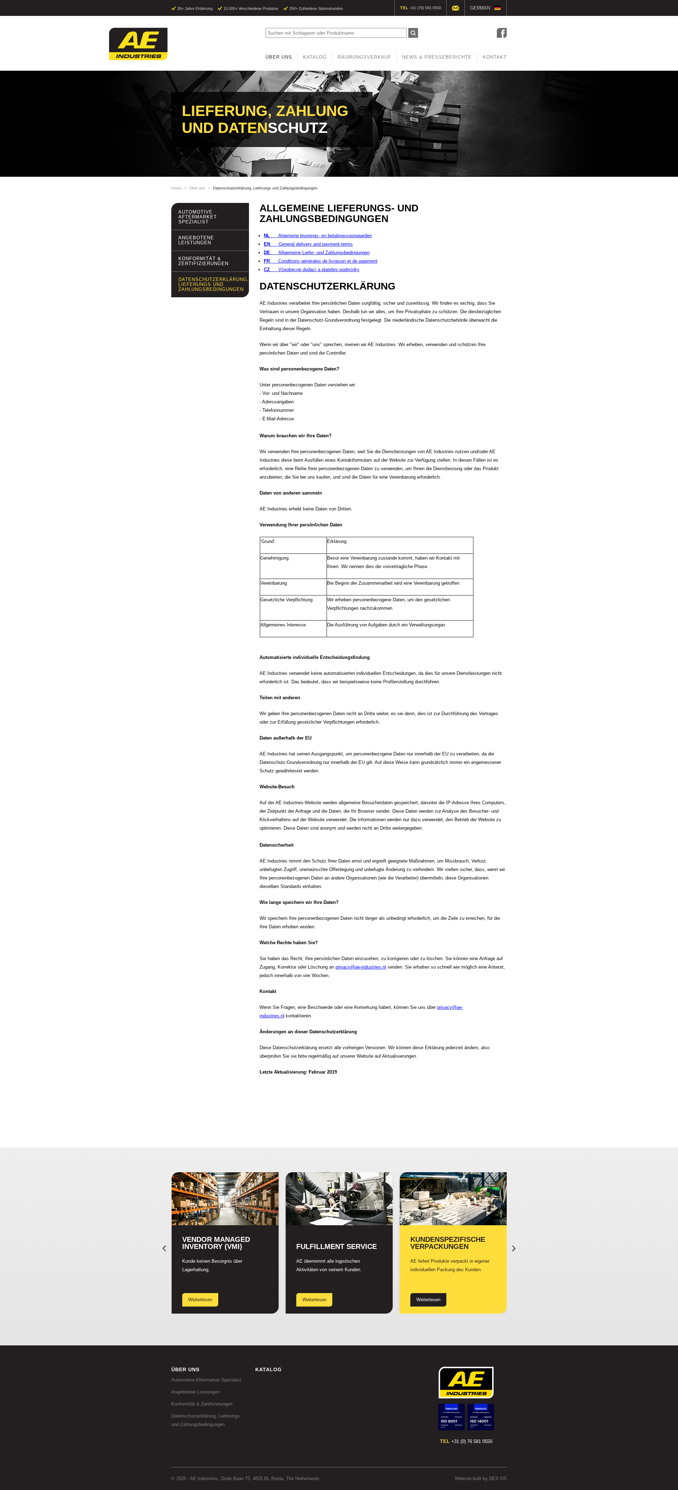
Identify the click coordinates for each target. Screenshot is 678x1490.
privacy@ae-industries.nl (360, 967)
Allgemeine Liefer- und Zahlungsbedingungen (317, 252)
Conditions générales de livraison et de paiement (320, 261)
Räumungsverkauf (364, 57)
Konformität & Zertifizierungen (203, 261)
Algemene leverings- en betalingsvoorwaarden (318, 235)
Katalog (315, 57)
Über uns (279, 57)
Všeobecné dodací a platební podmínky (311, 269)
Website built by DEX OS (481, 1478)
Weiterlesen (200, 1299)
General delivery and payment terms (308, 244)
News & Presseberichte (437, 57)
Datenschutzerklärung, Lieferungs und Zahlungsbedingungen (213, 284)
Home (176, 188)
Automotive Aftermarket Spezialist (197, 216)
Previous (164, 1248)
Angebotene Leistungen (196, 240)
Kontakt (495, 57)
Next (514, 1248)
